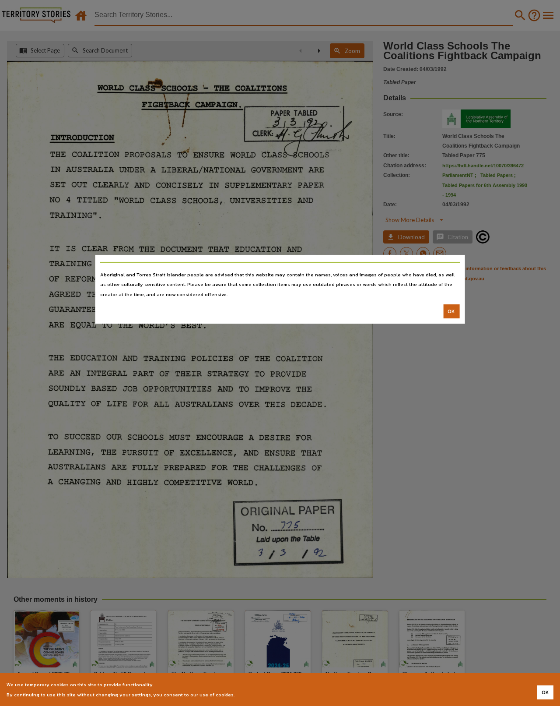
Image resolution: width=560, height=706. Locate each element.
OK (451, 311)
